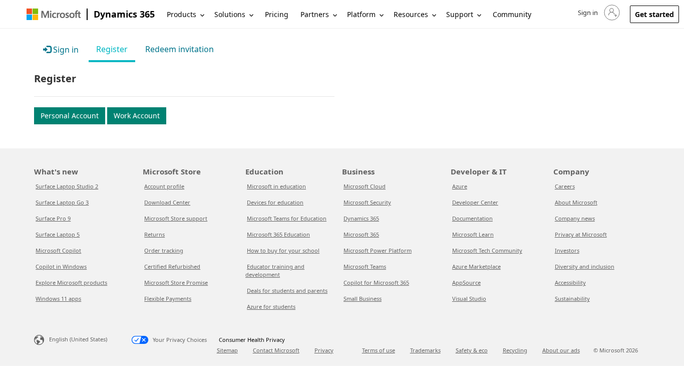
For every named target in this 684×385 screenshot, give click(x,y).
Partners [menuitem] (314, 14)
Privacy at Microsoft (581, 234)
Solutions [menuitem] (229, 14)
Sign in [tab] (65, 49)
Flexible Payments (167, 298)
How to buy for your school (283, 250)
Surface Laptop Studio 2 (67, 186)
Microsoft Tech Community (487, 250)
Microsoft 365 (361, 234)
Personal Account (70, 115)
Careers (565, 186)
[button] (598, 13)
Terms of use (378, 350)
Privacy (323, 350)
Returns (154, 234)
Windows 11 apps (58, 298)
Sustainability (572, 298)
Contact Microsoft (276, 350)
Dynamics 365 (124, 14)
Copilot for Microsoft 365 (376, 282)
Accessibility (570, 282)
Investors (567, 250)
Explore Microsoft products (71, 282)
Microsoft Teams (365, 266)
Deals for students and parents (287, 290)
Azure (459, 186)
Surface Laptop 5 (58, 234)
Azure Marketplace (476, 266)
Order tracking (163, 250)
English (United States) (78, 339)
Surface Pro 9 (53, 218)
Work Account (137, 115)
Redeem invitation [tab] (179, 49)
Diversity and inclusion (584, 266)
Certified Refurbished (172, 266)
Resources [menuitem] (411, 14)
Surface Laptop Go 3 (62, 202)
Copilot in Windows (61, 266)
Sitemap (227, 350)
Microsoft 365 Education (278, 234)
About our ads (561, 350)
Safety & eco (472, 350)
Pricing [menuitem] (276, 14)
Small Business (363, 298)
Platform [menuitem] (361, 14)
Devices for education (275, 202)
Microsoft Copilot (58, 250)
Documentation (472, 218)
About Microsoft (576, 202)
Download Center (167, 202)
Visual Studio (469, 298)
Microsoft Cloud (365, 186)
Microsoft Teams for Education (286, 218)
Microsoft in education (276, 186)
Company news (575, 218)
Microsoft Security (367, 202)
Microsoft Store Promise (176, 282)
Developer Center (475, 202)
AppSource (466, 282)
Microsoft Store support (175, 218)
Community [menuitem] (512, 14)
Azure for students (271, 306)
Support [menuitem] (459, 14)
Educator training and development (274, 270)
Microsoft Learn (473, 234)
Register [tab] (112, 49)
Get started (654, 14)
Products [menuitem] (181, 14)
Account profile (164, 186)
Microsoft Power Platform (378, 250)
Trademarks (425, 350)
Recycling (515, 350)
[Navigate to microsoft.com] (54, 14)
